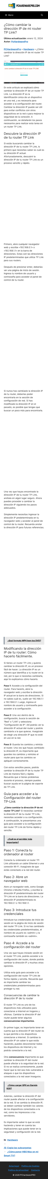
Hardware (28, 49)
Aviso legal (14, 1166)
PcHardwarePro (19, 41)
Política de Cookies (30, 1166)
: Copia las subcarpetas (17, 1147)
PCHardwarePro (12, 49)
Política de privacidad (18, 1170)
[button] (41, 15)
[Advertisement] (24, 192)
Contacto (35, 1170)
